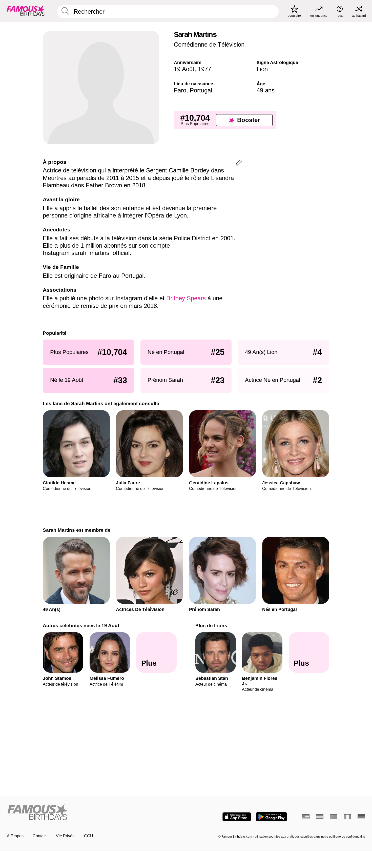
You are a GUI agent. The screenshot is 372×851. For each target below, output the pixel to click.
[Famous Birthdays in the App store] (236, 816)
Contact (40, 836)
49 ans (266, 90)
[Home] (95, 812)
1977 (204, 69)
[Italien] (348, 816)
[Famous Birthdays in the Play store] (271, 816)
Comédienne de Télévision (209, 44)
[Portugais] (334, 816)
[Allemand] (361, 816)
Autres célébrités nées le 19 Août (81, 625)
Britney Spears (186, 298)
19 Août (184, 69)
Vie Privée (65, 836)
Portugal (201, 90)
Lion (262, 69)
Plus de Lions (211, 625)
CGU (88, 836)
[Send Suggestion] (239, 163)
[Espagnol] (320, 816)
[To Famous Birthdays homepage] (26, 11)
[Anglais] (305, 816)
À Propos (15, 836)
